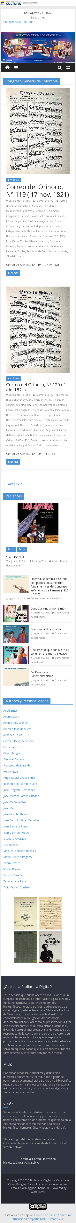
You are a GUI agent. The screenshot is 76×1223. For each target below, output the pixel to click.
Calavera (15, 556)
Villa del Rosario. (15, 256)
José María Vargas (14, 802)
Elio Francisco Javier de (40, 221)
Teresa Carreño (13, 875)
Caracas (36, 206)
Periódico (13, 180)
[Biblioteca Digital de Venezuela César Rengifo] (38, 34)
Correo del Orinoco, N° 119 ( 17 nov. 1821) (37, 190)
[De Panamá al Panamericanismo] (16, 670)
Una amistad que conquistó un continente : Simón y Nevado (50, 652)
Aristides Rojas (12, 735)
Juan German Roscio (16, 832)
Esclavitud (11, 430)
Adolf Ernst (10, 710)
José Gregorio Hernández (19, 790)
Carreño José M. (43, 400)
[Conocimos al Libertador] (16, 627)
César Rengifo (12, 753)
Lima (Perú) (12, 241)
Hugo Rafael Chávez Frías (19, 777)
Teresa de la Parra (15, 881)
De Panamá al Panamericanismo (42, 674)
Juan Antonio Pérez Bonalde (21, 820)
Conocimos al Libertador (18, 22)
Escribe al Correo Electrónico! (37, 1159)
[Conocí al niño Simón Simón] (16, 607)
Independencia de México (20, 231)
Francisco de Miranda (16, 765)
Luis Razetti (10, 845)
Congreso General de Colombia (40, 211)
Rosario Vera (39, 561)
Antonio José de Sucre (17, 729)
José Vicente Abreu (15, 814)
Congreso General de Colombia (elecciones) (43, 410)
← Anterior (12, 484)
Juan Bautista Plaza (15, 826)
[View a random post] (68, 67)
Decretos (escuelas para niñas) (23, 420)
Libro (11, 549)
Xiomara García (45, 201)
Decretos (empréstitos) (47, 415)
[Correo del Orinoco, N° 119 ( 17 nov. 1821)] (38, 90)
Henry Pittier (11, 771)
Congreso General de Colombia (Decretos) (30, 216)
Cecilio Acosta (12, 747)
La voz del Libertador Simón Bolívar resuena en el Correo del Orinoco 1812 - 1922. (36, 435)
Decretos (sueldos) (30, 425)
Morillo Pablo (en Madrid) (34, 241)
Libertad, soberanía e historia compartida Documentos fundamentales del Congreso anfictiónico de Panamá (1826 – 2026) (49, 586)
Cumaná (59, 216)
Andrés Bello (11, 716)
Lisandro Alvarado (14, 838)
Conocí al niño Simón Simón (48, 608)
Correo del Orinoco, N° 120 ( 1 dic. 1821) (36, 387)
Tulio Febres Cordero (16, 887)
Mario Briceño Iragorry (17, 857)
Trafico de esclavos (47, 445)
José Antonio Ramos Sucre (20, 784)
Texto (22, 549)
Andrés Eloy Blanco (15, 723)
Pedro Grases (11, 863)
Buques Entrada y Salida (19, 400)
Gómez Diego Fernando (19, 226)
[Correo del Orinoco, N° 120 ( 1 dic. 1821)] (38, 289)
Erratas (58, 221)
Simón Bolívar (12, 869)
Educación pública (16, 221)
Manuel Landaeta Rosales (19, 851)
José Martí (9, 808)
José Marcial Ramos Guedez (21, 796)
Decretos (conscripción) (19, 415)
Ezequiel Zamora (14, 759)
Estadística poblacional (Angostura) (38, 430)
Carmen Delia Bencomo (18, 741)
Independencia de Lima (47, 226)
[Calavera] (38, 505)
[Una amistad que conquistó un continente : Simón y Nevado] (16, 648)
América (64, 395)
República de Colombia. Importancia (47, 251)
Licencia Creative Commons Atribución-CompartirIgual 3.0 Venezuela (41, 1217)
